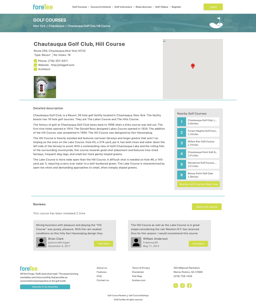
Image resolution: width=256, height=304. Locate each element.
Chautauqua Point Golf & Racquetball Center (203, 152)
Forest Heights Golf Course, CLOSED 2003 (203, 130)
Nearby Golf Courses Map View (198, 184)
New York (39, 26)
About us (102, 267)
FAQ (99, 276)
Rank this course (206, 207)
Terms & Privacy (141, 267)
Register (176, 6)
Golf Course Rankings (139, 295)
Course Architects (102, 6)
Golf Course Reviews (117, 295)
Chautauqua (56, 26)
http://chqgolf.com (62, 65)
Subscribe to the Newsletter (45, 287)
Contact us (103, 280)
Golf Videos (163, 6)
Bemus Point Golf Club (200, 173)
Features (102, 272)
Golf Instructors (125, 6)
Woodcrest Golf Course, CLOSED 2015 (203, 162)
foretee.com (138, 280)
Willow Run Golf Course (201, 141)
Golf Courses (80, 6)
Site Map (137, 276)
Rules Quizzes (145, 6)
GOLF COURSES (49, 20)
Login (213, 7)
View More (103, 243)
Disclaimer (138, 272)
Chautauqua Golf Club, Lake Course (203, 120)
